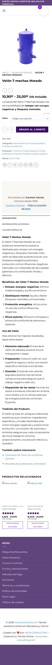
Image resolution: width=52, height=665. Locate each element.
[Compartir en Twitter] (15, 165)
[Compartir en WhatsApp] (4, 165)
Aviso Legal (8, 596)
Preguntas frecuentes (14, 552)
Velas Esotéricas (22, 72)
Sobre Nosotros (11, 557)
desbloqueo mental (11, 154)
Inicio (5, 72)
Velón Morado (9, 509)
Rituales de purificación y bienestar (25, 463)
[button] (4, 10)
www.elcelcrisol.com (26, 622)
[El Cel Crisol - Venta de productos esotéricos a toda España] (26, 10)
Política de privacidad (14, 591)
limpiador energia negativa (35, 154)
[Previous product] (10, 90)
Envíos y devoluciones (15, 568)
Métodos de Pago (12, 574)
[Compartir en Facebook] (10, 165)
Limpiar (46, 114)
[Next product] (4, 90)
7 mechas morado (20, 151)
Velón (5, 118)
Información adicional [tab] (15, 224)
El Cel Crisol (14, 158)
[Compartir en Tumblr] (36, 165)
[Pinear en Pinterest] (25, 165)
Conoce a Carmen (15, 205)
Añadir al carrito (32, 129)
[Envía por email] (20, 165)
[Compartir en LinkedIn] (30, 165)
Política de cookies (13, 602)
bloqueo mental (37, 151)
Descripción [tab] (9, 218)
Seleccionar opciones (12, 525)
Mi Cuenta (8, 580)
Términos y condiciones (15, 585)
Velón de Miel (34, 509)
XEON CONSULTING (36, 632)
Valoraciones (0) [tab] (12, 230)
